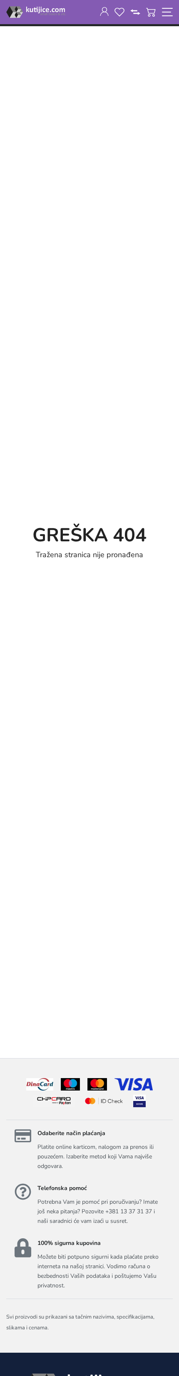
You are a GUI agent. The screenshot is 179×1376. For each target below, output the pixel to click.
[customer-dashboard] (104, 12)
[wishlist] (119, 12)
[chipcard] (54, 1101)
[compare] (135, 12)
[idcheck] (104, 1101)
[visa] (139, 1101)
